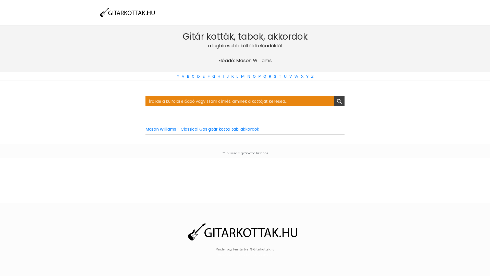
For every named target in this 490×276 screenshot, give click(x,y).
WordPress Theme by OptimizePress (245, 255)
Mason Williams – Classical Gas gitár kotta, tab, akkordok (202, 129)
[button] (245, 153)
